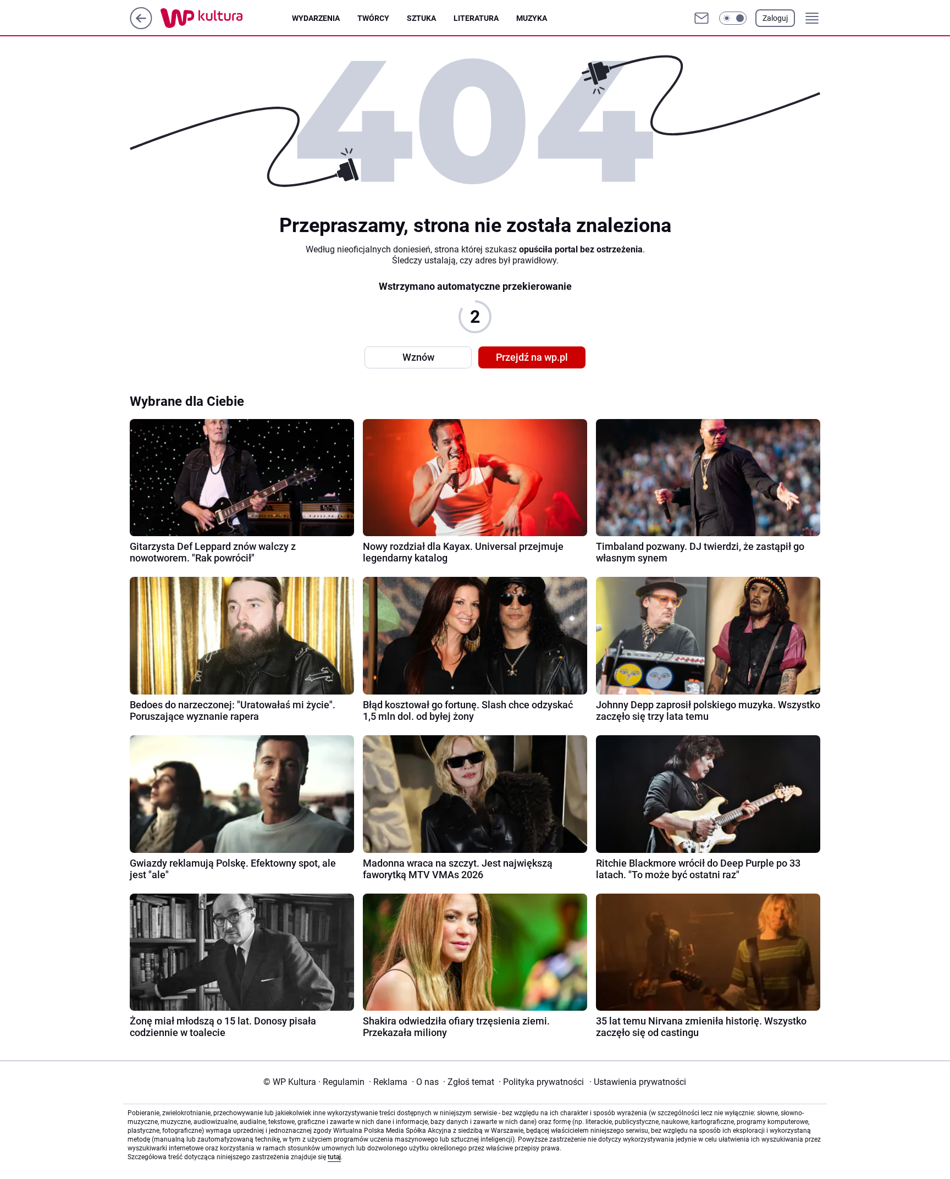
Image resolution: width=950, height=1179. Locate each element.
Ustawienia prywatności (637, 1082)
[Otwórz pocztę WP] (701, 18)
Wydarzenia (316, 18)
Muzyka (531, 18)
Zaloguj (775, 18)
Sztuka (421, 18)
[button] (733, 18)
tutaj (334, 1157)
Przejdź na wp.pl (532, 357)
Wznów (418, 357)
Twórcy (373, 18)
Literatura (476, 18)
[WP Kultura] (226, 18)
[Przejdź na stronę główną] (141, 26)
